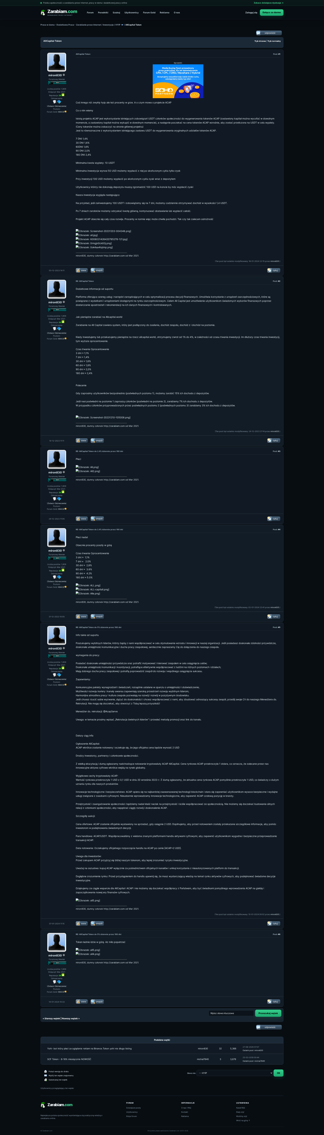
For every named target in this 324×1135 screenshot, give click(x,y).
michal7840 (203, 1059)
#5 (279, 627)
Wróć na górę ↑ (243, 1120)
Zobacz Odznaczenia (57, 106)
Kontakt (184, 1112)
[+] (63, 94)
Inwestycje (108, 24)
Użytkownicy (132, 12)
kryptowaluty (154, 763)
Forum (90, 12)
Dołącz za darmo (272, 12)
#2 (279, 281)
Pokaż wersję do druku (59, 1071)
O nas (177, 12)
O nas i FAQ (186, 1108)
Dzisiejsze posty (133, 1108)
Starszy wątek (52, 1018)
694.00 (61, 112)
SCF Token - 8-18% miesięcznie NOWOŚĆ (69, 1059)
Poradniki (103, 12)
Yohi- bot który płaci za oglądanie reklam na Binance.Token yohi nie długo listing (89, 1048)
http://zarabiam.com (114, 255)
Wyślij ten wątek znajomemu (61, 1075)
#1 (279, 54)
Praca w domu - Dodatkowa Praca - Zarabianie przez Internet (70, 24)
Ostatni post (248, 1050)
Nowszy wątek (70, 1018)
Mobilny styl (241, 1116)
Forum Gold (149, 12)
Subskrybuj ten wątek (58, 1080)
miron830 (55, 75)
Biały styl (240, 1112)
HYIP (117, 24)
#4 (279, 529)
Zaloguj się (251, 12)
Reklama (164, 12)
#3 (279, 451)
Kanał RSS (240, 1108)
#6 (279, 934)
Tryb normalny (274, 41)
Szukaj (116, 12)
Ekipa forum (131, 1116)
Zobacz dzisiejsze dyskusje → (269, 3)
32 (220, 1048)
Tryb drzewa (260, 41)
